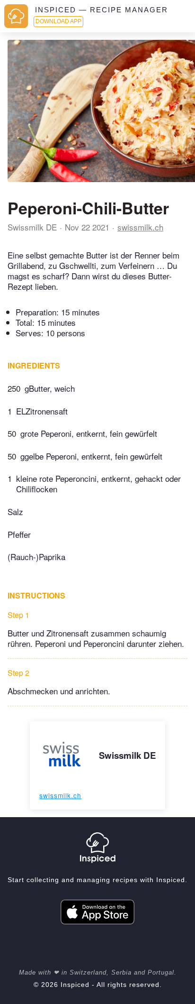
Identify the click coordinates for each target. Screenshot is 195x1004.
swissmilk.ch (140, 227)
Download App (58, 21)
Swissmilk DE (32, 227)
